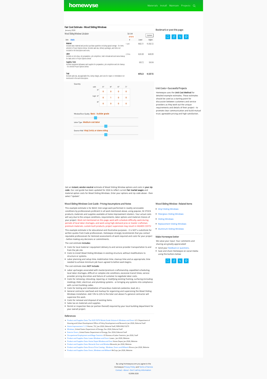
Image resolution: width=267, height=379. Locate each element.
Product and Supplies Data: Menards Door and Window (88, 344)
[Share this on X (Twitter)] (180, 36)
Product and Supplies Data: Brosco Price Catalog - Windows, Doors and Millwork (98, 347)
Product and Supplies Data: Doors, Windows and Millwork (89, 350)
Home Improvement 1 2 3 (77, 326)
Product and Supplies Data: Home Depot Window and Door (90, 341)
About (126, 370)
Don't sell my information (140, 370)
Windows (70, 329)
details (73, 39)
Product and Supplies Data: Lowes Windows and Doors (88, 338)
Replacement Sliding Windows (172, 224)
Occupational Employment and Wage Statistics (85, 335)
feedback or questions (178, 248)
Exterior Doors (72, 332)
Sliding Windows (166, 219)
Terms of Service (146, 367)
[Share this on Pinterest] (186, 37)
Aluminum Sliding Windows (171, 229)
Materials (153, 5)
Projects (185, 5)
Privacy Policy (129, 367)
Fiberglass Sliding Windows (171, 214)
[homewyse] (81, 5)
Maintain (174, 5)
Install (163, 5)
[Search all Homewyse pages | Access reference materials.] (194, 6)
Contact (119, 370)
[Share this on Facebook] (174, 37)
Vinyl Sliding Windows (168, 209)
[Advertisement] (133, 17)
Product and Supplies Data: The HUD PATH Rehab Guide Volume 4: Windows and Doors (100, 320)
